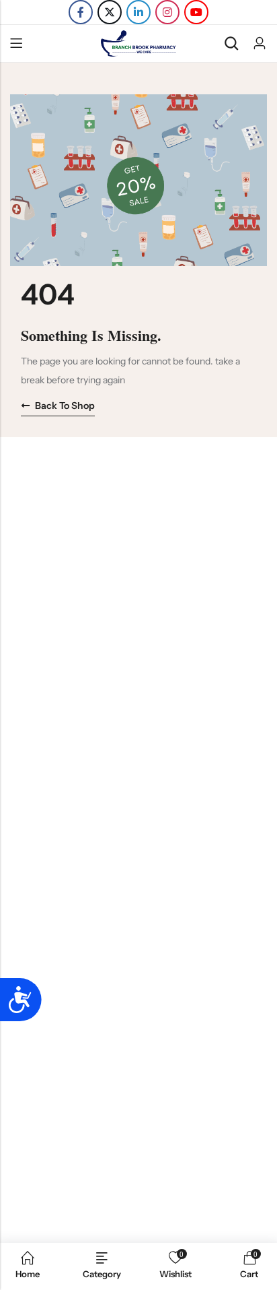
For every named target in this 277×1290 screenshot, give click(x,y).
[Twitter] (109, 12)
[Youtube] (196, 12)
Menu (16, 44)
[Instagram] (167, 12)
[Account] (259, 43)
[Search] (231, 43)
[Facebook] (81, 12)
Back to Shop (65, 405)
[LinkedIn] (138, 12)
